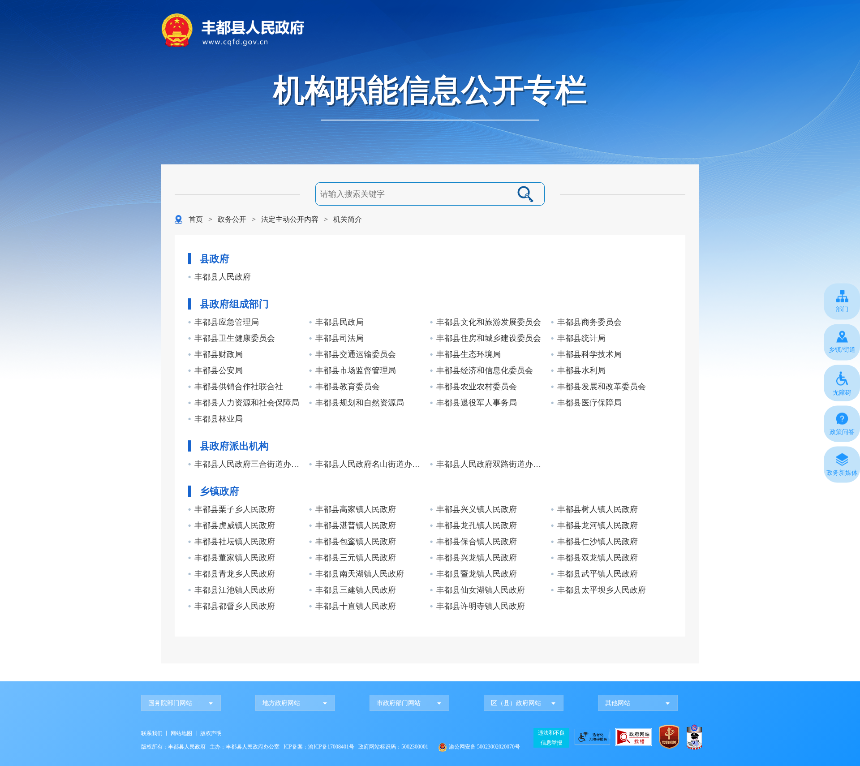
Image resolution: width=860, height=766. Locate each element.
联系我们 (152, 733)
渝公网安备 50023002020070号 (484, 747)
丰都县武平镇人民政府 (597, 573)
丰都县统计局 (581, 338)
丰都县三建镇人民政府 (355, 589)
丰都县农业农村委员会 (476, 386)
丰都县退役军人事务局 (476, 402)
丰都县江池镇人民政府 (234, 589)
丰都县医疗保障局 (589, 402)
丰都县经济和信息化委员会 (484, 370)
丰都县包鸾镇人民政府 (355, 541)
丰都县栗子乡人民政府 (234, 509)
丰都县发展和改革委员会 (601, 386)
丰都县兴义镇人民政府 (476, 509)
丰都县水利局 (581, 370)
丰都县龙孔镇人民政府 (476, 525)
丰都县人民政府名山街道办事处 (371, 464)
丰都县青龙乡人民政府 (234, 573)
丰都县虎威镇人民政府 (234, 525)
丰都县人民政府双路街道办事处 (492, 464)
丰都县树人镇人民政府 (597, 509)
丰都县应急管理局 (226, 322)
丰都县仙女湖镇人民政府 (480, 589)
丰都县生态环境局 (468, 354)
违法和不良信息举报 (551, 738)
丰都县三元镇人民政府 (355, 557)
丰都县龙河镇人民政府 (597, 525)
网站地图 (181, 733)
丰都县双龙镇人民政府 (597, 557)
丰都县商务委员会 (589, 322)
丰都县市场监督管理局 (355, 370)
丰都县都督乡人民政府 (234, 606)
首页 (196, 219)
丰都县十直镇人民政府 (355, 606)
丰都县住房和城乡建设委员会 (488, 338)
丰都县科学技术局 (589, 354)
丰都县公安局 (218, 370)
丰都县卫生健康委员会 (234, 338)
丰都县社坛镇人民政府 (234, 541)
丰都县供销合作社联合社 (238, 386)
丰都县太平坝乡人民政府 (601, 589)
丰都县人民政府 (222, 276)
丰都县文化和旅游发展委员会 (488, 322)
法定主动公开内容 (289, 219)
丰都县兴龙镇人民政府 (476, 557)
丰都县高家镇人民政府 (355, 509)
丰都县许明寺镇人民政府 (480, 606)
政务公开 (232, 219)
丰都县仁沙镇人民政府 (597, 541)
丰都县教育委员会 (347, 386)
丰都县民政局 (339, 322)
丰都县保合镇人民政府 (476, 541)
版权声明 (211, 733)
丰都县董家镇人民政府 (234, 557)
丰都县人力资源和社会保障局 (246, 402)
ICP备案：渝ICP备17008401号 (319, 747)
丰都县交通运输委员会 (355, 354)
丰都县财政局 (218, 354)
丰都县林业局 (218, 418)
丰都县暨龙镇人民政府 (476, 573)
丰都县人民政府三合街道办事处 (250, 464)
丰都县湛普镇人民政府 (355, 525)
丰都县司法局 (339, 338)
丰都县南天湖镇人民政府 (359, 573)
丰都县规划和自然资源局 (359, 402)
